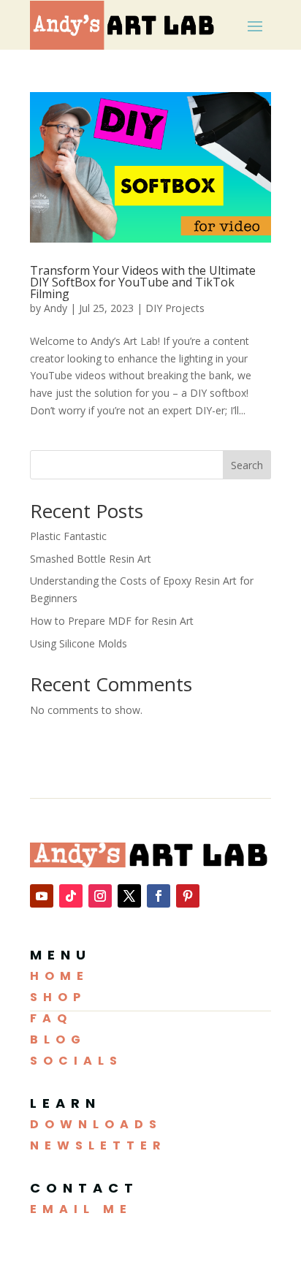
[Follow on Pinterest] (187, 896)
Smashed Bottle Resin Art (90, 559)
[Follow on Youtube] (41, 896)
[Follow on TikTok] (71, 896)
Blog (58, 1039)
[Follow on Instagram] (100, 896)
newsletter (98, 1145)
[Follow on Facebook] (158, 896)
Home (59, 976)
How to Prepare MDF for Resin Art (112, 621)
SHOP (58, 997)
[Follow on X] (129, 896)
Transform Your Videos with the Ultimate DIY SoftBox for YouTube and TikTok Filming (143, 282)
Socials (76, 1060)
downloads (96, 1124)
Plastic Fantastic (68, 536)
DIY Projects (175, 308)
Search (247, 465)
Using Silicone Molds (78, 643)
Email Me (81, 1209)
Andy (55, 308)
